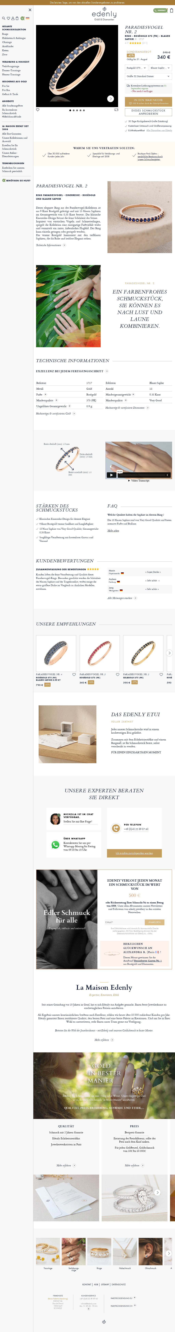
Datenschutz (119, 1284)
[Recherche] (4, 18)
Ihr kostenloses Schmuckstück (11, 113)
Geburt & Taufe (10, 94)
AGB (96, 1284)
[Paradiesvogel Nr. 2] (77, 66)
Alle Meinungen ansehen (119, 598)
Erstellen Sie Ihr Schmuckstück (10, 146)
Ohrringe (7, 42)
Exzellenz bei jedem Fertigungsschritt (69, 371)
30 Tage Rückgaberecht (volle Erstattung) (148, 121)
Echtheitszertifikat (136, 130)
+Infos (149, 933)
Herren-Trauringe (11, 74)
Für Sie (5, 86)
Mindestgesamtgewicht (120, 394)
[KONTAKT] (23, 18)
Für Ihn (6, 90)
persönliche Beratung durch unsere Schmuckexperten (150, 158)
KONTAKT (86, 1284)
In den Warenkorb (150, 102)
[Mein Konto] (13, 18)
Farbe (39, 394)
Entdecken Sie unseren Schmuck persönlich (13, 169)
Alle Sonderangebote (12, 105)
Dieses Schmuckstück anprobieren (148, 112)
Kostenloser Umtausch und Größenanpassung (149, 125)
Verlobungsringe (10, 66)
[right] (110, 98)
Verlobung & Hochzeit (15, 62)
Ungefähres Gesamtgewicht (51, 406)
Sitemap (105, 1284)
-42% (131, 55)
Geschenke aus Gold (14, 81)
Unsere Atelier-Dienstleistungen (10, 154)
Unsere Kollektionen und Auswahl (14, 139)
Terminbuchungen (13, 163)
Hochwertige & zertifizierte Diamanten (124, 408)
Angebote (8, 101)
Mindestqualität (45, 400)
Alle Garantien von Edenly (159, 130)
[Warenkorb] (18, 18)
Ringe (5, 34)
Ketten (5, 50)
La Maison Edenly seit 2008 (15, 128)
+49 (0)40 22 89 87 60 (136, 829)
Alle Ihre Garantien (11, 133)
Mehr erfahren (102, 1040)
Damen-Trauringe (11, 70)
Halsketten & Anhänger (14, 38)
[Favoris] (9, 18)
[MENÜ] (30, 10)
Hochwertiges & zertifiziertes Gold (53, 414)
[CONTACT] (88, 1308)
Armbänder (8, 46)
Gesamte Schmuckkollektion (14, 28)
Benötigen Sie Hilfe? (18, 181)
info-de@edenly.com (88, 1304)
